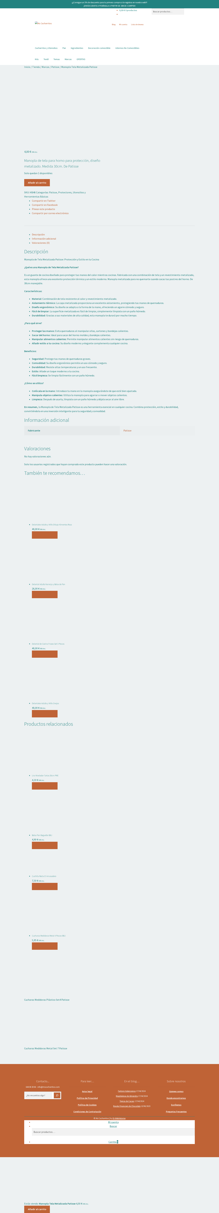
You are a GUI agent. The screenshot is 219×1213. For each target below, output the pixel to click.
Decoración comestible (99, 48)
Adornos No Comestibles (127, 48)
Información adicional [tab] (44, 238)
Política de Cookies (87, 1105)
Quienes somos (176, 1091)
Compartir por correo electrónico (50, 213)
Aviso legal (87, 1091)
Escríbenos (176, 1105)
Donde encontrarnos (176, 1098)
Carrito (113, 1141)
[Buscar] (57, 1095)
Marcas (68, 59)
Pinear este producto (43, 209)
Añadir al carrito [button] (45, 534)
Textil (46, 59)
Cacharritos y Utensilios (46, 48)
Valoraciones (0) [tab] (41, 242)
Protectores (65, 192)
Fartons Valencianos (127, 1091)
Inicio (27, 66)
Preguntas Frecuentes (176, 1111)
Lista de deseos (137, 24)
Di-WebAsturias (119, 1118)
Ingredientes (77, 48)
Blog (113, 24)
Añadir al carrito (37, 182)
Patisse (55, 66)
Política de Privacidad (87, 1098)
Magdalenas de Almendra (127, 1096)
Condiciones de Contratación (87, 1111)
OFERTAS (81, 59)
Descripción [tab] (38, 234)
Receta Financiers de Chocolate (126, 1106)
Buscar (113, 1126)
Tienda (36, 66)
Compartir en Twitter (43, 200)
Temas (57, 59)
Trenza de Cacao (127, 1101)
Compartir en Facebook (45, 204)
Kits (37, 59)
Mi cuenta (123, 24)
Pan (64, 48)
